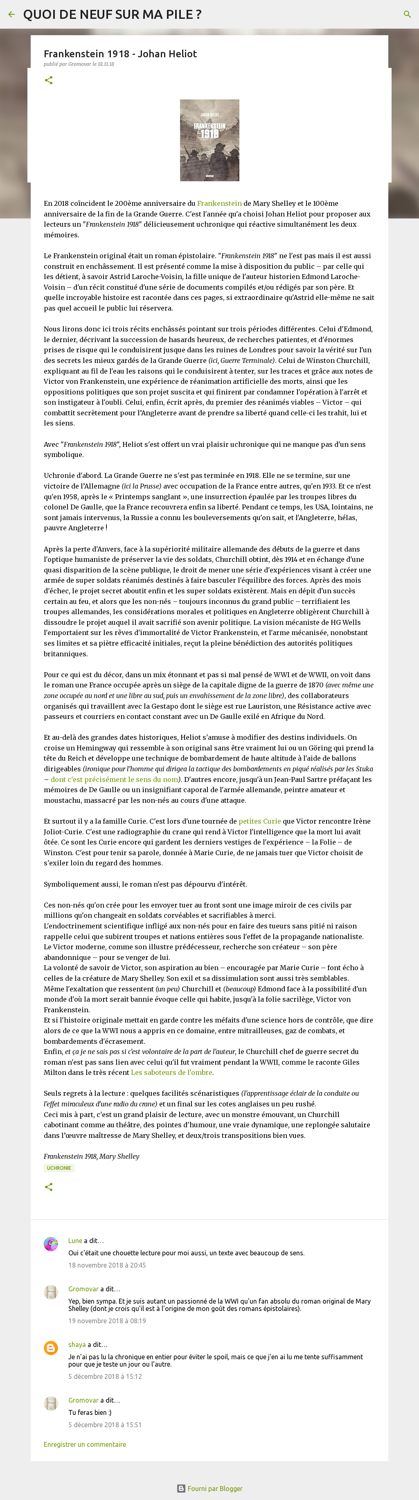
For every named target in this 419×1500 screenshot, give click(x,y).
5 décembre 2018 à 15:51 (105, 1424)
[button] (49, 80)
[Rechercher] (407, 14)
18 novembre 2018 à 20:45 (107, 1265)
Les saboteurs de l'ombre (171, 1072)
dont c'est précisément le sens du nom (114, 779)
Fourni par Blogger (214, 1488)
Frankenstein (219, 203)
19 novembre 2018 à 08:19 (107, 1320)
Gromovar (83, 1289)
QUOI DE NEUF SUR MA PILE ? (112, 14)
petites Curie (260, 821)
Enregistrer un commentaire (85, 1444)
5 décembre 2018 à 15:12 (105, 1376)
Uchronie (59, 1168)
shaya (77, 1344)
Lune (75, 1240)
